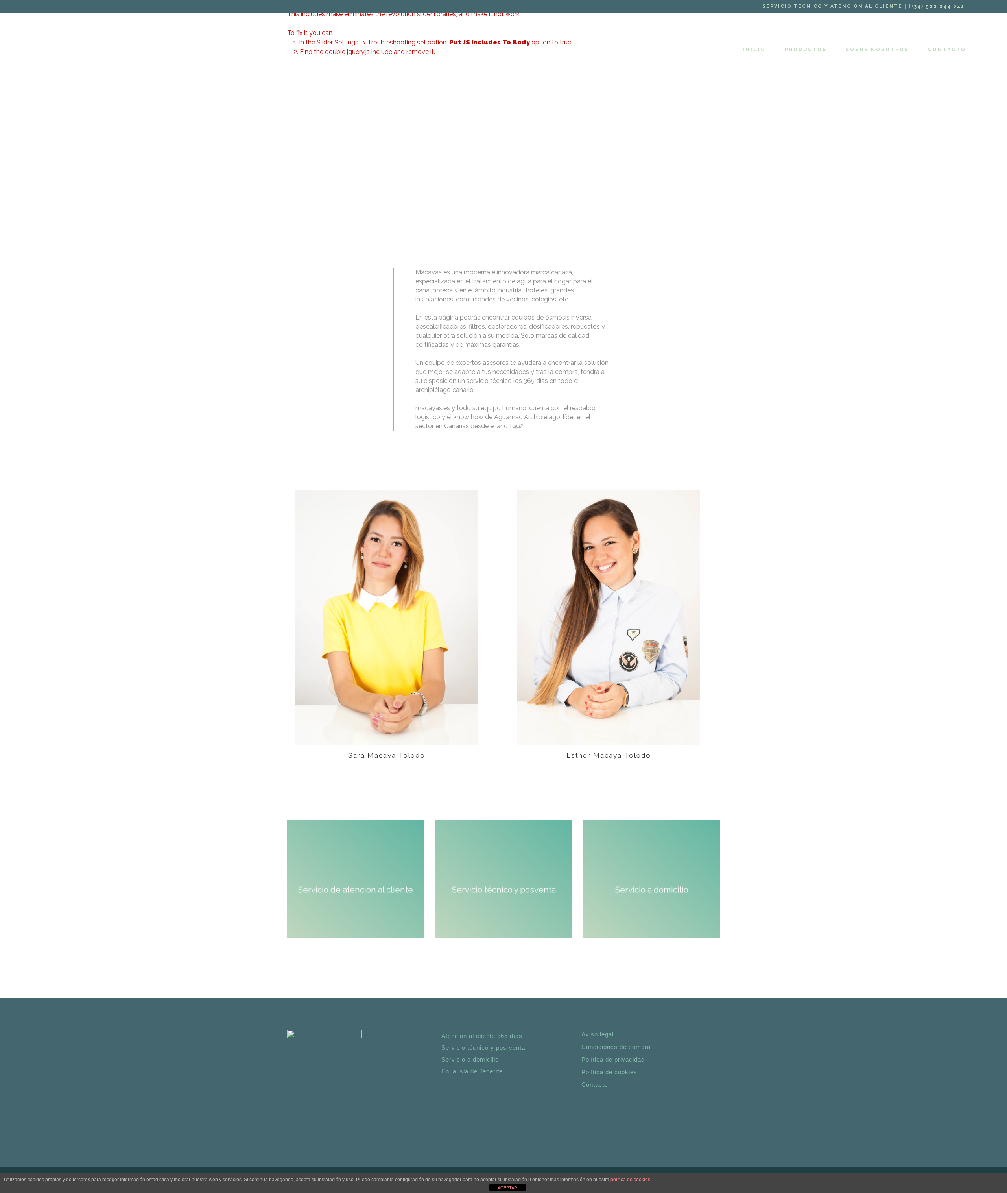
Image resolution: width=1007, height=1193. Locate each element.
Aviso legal (597, 1034)
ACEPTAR (507, 1188)
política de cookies (630, 1179)
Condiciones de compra (616, 1046)
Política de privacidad (613, 1059)
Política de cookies (609, 1072)
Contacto (594, 1084)
